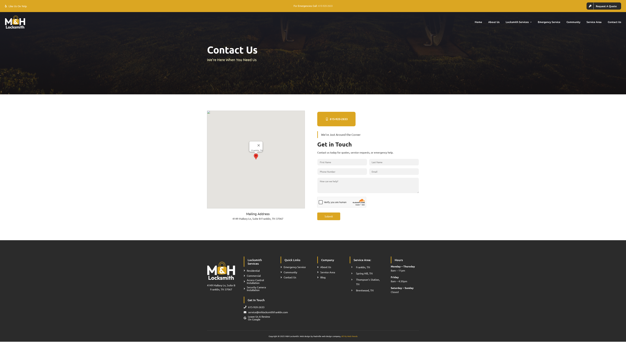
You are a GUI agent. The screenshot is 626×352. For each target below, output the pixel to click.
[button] (256, 157)
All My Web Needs (349, 336)
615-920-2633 (325, 6)
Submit (329, 216)
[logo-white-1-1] (15, 16)
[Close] (258, 145)
